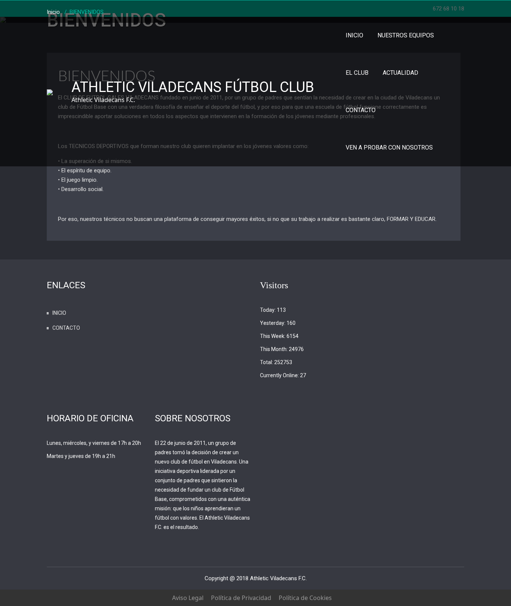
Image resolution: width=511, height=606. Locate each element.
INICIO (354, 35)
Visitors (274, 285)
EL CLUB (357, 72)
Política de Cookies (305, 598)
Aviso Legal (188, 598)
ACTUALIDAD (400, 72)
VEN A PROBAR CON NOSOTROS (389, 147)
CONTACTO (361, 110)
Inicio (53, 12)
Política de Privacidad (241, 598)
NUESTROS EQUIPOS (405, 35)
